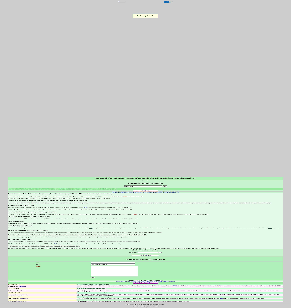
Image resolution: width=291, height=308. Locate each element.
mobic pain (172, 281)
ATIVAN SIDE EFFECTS (166, 192)
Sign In (166, 1)
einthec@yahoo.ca (22, 290)
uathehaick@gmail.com (21, 301)
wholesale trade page (131, 281)
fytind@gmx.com (22, 286)
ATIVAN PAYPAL (175, 192)
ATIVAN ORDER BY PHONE (140, 192)
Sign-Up (171, 1)
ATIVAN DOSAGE (150, 192)
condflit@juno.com (24, 298)
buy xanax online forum (121, 281)
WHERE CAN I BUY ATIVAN (128, 192)
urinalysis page (150, 281)
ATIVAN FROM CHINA (117, 192)
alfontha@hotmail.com (22, 295)
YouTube (85, 207)
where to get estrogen (141, 281)
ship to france (166, 281)
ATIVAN (99, 196)
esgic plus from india (158, 281)
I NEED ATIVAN (157, 192)
